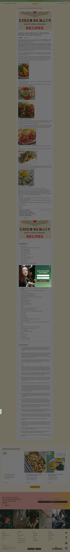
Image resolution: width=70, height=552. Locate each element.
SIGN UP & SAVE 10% (43, 280)
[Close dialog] (49, 266)
